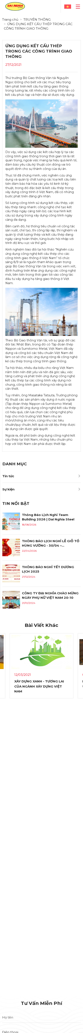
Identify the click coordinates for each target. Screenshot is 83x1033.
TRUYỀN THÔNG (37, 19)
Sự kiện (8, 489)
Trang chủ (10, 19)
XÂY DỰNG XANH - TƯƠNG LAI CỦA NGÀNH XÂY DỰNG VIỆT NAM (39, 686)
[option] (41, 669)
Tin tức (8, 476)
